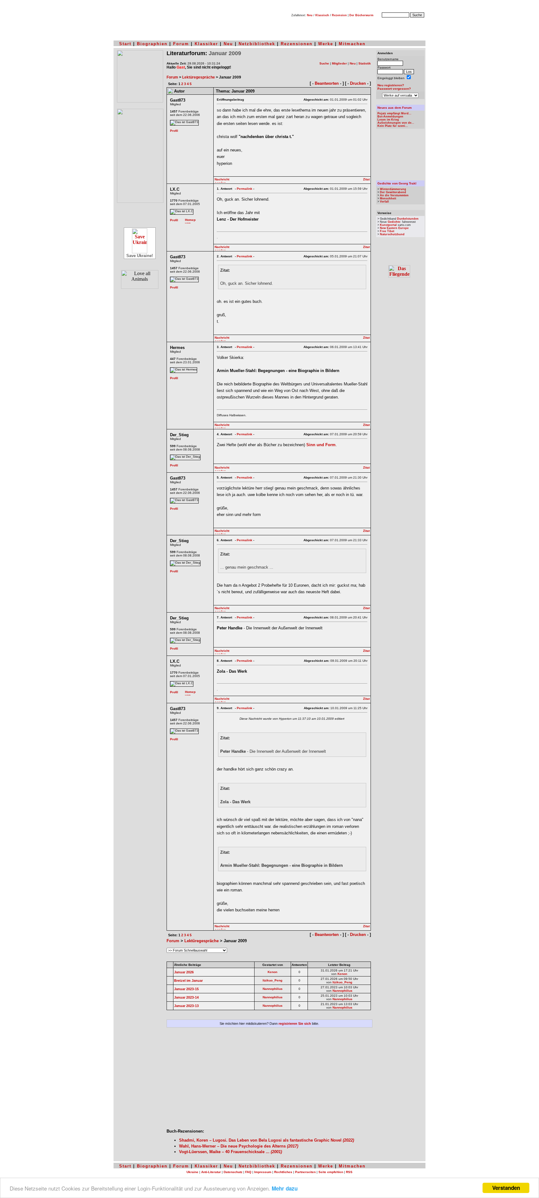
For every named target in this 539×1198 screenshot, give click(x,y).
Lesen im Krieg (388, 119)
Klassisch (322, 15)
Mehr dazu (285, 1188)
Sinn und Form (321, 444)
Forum (181, 43)
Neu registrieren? (390, 85)
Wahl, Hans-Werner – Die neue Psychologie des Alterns (238, 1146)
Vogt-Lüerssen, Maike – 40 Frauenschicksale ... (230, 1151)
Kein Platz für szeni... (392, 125)
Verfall (384, 201)
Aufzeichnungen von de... (395, 122)
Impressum (262, 1172)
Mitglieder (339, 63)
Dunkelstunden (408, 218)
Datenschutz (233, 1172)
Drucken (358, 83)
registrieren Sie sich (295, 1023)
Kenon (272, 972)
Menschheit (388, 198)
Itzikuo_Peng (272, 980)
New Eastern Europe (394, 228)
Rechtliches (283, 1172)
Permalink (244, 188)
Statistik (364, 63)
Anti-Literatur (211, 1172)
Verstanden (506, 1187)
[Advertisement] (269, 1080)
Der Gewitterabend (393, 192)
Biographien (152, 43)
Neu (310, 15)
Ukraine (192, 1172)
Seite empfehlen (330, 1172)
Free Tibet (387, 231)
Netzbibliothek (257, 43)
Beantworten (327, 83)
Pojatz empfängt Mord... (394, 113)
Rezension (339, 15)
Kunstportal (388, 225)
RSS (349, 1172)
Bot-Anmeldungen (390, 116)
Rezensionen (297, 43)
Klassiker (206, 43)
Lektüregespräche (198, 77)
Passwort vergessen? (394, 88)
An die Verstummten (394, 195)
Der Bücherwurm (361, 15)
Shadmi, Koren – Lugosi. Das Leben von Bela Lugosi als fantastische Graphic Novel (266, 1140)
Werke (325, 43)
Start (125, 43)
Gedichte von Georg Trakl (396, 183)
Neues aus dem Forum (394, 107)
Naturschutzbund (392, 234)
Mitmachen (352, 43)
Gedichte (394, 221)
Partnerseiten (305, 1172)
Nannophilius (273, 988)
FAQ (248, 1172)
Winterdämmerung (393, 189)
